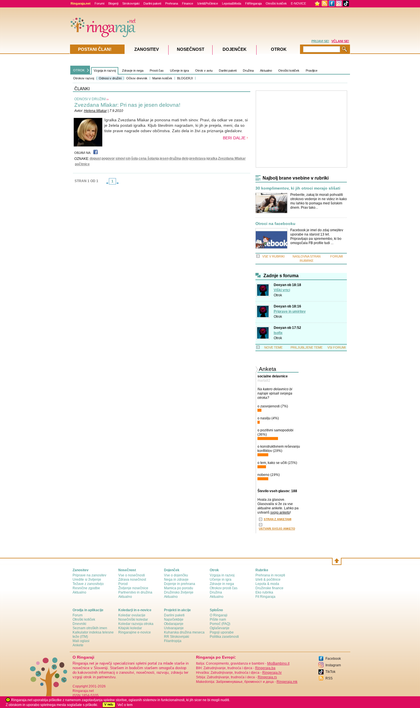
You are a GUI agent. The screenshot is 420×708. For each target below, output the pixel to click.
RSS (329, 678)
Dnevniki (79, 624)
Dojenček (235, 49)
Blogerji (113, 3)
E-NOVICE (298, 3)
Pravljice (311, 70)
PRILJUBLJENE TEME (307, 347)
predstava (197, 158)
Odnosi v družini (110, 78)
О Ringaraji (218, 615)
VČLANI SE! (340, 41)
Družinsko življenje (178, 592)
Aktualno (266, 70)
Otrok (278, 295)
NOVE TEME (273, 347)
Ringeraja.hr (272, 673)
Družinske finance (269, 588)
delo (185, 158)
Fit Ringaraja (265, 597)
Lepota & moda (267, 584)
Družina (248, 70)
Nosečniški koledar (133, 619)
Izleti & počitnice (268, 580)
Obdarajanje (173, 624)
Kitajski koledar (130, 628)
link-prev (107, 183)
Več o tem (125, 705)
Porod (123, 584)
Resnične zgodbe (86, 588)
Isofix (278, 333)
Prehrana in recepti (270, 575)
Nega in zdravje (176, 580)
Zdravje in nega (132, 70)
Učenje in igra (179, 70)
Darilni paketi (152, 3)
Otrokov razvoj (83, 78)
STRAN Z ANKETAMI (277, 519)
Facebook (333, 659)
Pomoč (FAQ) (220, 624)
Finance (187, 3)
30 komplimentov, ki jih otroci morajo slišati (297, 188)
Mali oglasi (81, 641)
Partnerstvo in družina (135, 592)
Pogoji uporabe (222, 632)
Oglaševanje (219, 628)
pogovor (108, 158)
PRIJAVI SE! (320, 41)
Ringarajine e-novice (134, 632)
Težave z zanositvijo (88, 584)
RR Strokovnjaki (176, 637)
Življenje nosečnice (133, 588)
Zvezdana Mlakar (232, 158)
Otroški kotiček (276, 3)
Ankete (78, 645)
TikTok (330, 672)
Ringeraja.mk (287, 682)
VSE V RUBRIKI (273, 256)
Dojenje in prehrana (179, 584)
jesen (164, 158)
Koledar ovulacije (131, 615)
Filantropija (172, 641)
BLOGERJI (185, 78)
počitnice (82, 164)
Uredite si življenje (87, 580)
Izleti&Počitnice (207, 3)
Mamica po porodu (178, 588)
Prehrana (171, 3)
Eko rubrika (264, 592)
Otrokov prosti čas (223, 588)
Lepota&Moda (231, 3)
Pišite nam (218, 619)
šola (134, 158)
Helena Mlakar (95, 111)
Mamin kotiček (162, 78)
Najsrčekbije (173, 619)
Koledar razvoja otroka (135, 624)
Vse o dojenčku (176, 575)
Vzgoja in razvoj (105, 70)
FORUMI (336, 256)
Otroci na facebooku (275, 224)
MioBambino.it (278, 663)
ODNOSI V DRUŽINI (90, 99)
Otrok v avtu (204, 70)
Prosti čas (157, 70)
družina (175, 158)
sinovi (120, 158)
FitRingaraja (253, 3)
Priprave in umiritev (290, 311)
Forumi (99, 3)
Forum (78, 615)
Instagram (333, 665)
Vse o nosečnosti (131, 575)
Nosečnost (190, 49)
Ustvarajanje (174, 628)
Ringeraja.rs (267, 677)
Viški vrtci (282, 290)
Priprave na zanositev (89, 575)
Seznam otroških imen (90, 628)
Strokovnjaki (130, 3)
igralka (211, 158)
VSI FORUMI (336, 347)
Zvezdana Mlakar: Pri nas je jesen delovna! (127, 105)
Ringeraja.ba (265, 668)
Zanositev (146, 49)
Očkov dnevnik (136, 78)
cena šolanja (149, 158)
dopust (95, 158)
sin (128, 158)
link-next (118, 183)
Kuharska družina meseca (184, 632)
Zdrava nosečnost (132, 580)
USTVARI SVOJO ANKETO (277, 528)
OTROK (79, 70)
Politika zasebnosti (224, 637)
